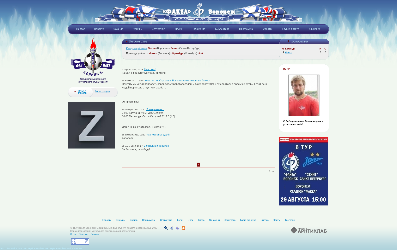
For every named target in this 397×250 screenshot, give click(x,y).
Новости (106, 220)
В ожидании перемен (156, 145)
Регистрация (102, 91)
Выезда (265, 220)
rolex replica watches (55, 248)
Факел (288, 52)
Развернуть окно (138, 41)
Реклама (83, 234)
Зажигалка (230, 220)
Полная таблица (299, 41)
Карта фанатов (248, 220)
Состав (134, 220)
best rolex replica (8, 248)
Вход (82, 91)
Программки (148, 220)
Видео (201, 220)
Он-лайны (214, 220)
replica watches (36, 248)
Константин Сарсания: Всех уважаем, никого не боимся (177, 80)
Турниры (120, 220)
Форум (276, 220)
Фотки (180, 220)
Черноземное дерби (158, 134)
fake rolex (23, 248)
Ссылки (95, 234)
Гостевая (290, 220)
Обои (190, 220)
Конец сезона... (155, 109)
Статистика (166, 220)
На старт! (149, 69)
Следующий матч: (136, 48)
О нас (73, 234)
